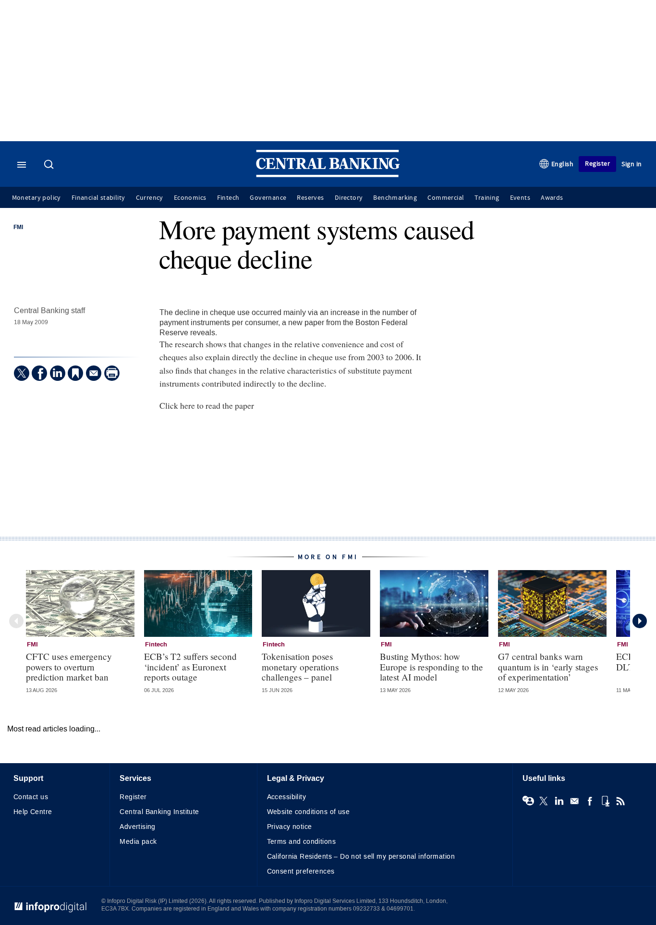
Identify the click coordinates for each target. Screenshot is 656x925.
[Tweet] (21, 373)
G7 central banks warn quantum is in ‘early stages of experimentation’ (548, 666)
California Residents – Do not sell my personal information (361, 856)
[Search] (50, 165)
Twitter (543, 801)
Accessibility (286, 797)
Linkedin (559, 801)
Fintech (228, 198)
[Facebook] (39, 373)
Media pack (138, 841)
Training (486, 198)
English (562, 164)
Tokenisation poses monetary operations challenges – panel (300, 666)
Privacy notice (289, 826)
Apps (605, 801)
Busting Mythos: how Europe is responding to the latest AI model (431, 666)
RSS (620, 801)
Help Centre (32, 811)
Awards (552, 198)
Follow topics (528, 801)
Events (520, 198)
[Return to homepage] (328, 175)
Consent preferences (301, 871)
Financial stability (98, 198)
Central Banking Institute (159, 811)
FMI (18, 227)
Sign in (631, 164)
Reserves (310, 198)
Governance (268, 198)
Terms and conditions (301, 841)
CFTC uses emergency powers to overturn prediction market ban (69, 666)
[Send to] (93, 373)
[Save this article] (75, 373)
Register (597, 163)
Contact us (30, 797)
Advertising (138, 826)
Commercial (445, 198)
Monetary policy (36, 198)
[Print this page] (112, 373)
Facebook (589, 801)
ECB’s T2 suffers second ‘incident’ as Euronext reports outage (190, 666)
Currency (149, 198)
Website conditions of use (308, 811)
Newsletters (574, 801)
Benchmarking (395, 198)
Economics (190, 198)
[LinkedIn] (57, 373)
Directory (349, 198)
